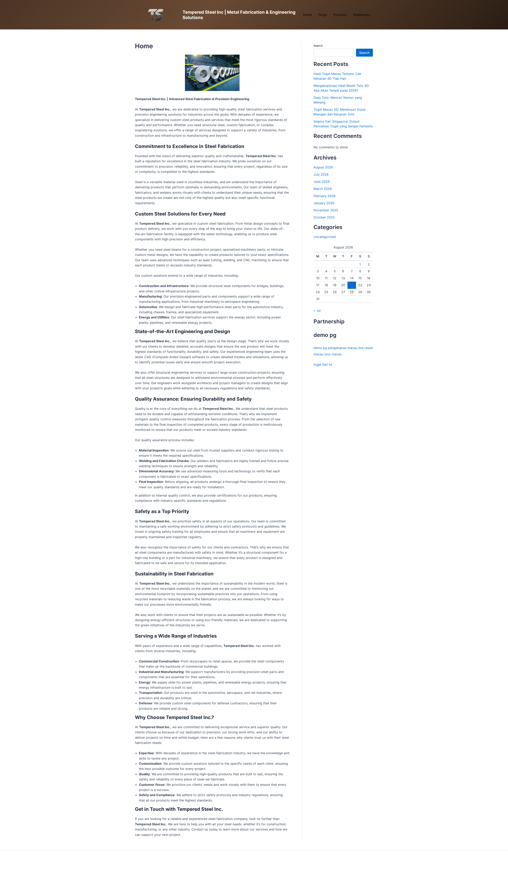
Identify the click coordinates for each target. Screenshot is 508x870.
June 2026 (322, 182)
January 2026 (324, 203)
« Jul (317, 310)
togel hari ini (323, 364)
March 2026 (323, 189)
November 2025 (326, 210)
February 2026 (325, 196)
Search (318, 45)
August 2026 (323, 167)
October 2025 (324, 217)
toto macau (333, 354)
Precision (340, 15)
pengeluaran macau (342, 348)
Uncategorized (325, 237)
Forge (322, 15)
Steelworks (361, 15)
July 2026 (321, 174)
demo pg (320, 348)
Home (307, 15)
